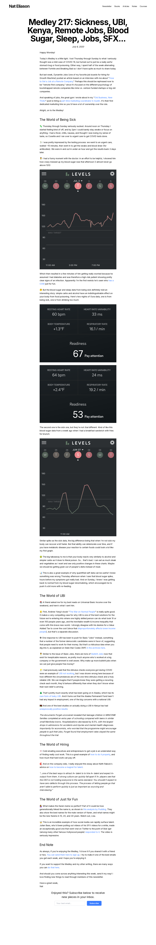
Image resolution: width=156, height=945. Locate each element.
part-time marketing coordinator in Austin (80, 101)
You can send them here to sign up (63, 855)
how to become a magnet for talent (66, 767)
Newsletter (107, 6)
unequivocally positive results (53, 709)
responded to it (92, 832)
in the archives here (96, 648)
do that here (53, 867)
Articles (126, 6)
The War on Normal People (82, 612)
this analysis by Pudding (94, 809)
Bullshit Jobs (97, 654)
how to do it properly (100, 754)
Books (117, 6)
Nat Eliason (19, 6)
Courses (143, 6)
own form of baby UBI (50, 696)
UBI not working (66, 673)
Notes (134, 6)
